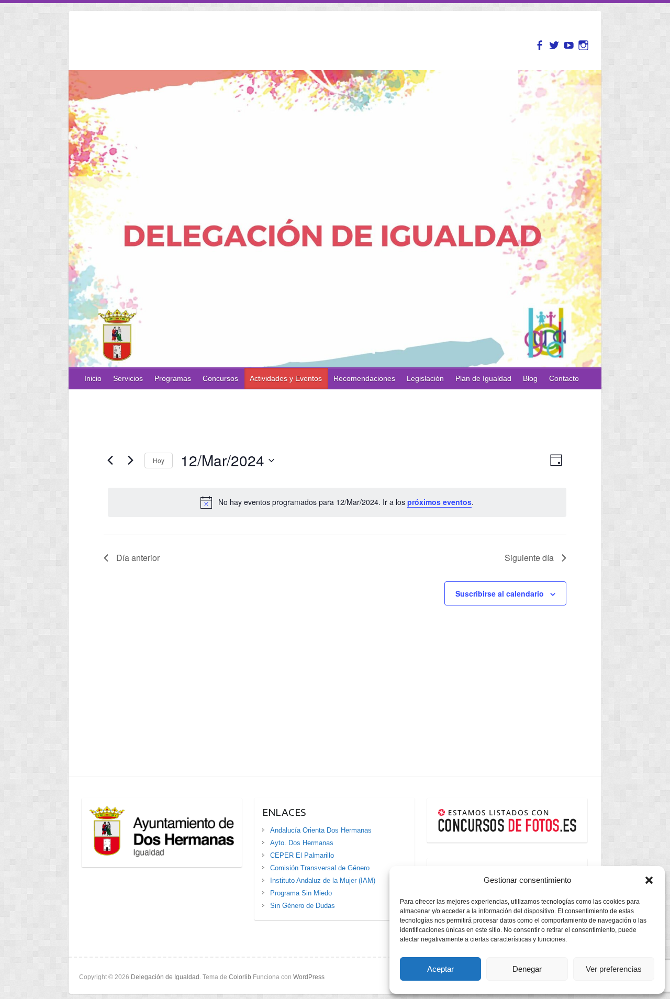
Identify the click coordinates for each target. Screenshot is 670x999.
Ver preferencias (614, 968)
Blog (530, 378)
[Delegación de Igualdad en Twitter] (554, 45)
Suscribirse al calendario (499, 593)
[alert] (337, 502)
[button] (649, 880)
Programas (172, 378)
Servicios (128, 378)
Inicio (93, 378)
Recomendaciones (364, 378)
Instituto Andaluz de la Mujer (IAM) (322, 880)
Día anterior (138, 558)
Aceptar (440, 968)
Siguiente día (529, 558)
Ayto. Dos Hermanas (301, 843)
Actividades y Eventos (286, 378)
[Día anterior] (110, 460)
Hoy (158, 460)
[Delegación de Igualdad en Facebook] (539, 45)
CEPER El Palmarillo (302, 855)
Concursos (220, 378)
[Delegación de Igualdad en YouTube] (569, 45)
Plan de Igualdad (483, 378)
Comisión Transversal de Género (320, 868)
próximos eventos (439, 502)
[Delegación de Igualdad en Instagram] (583, 45)
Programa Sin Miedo (301, 893)
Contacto (564, 378)
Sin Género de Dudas (302, 906)
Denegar (527, 968)
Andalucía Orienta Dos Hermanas (321, 830)
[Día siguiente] (130, 460)
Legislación (425, 378)
